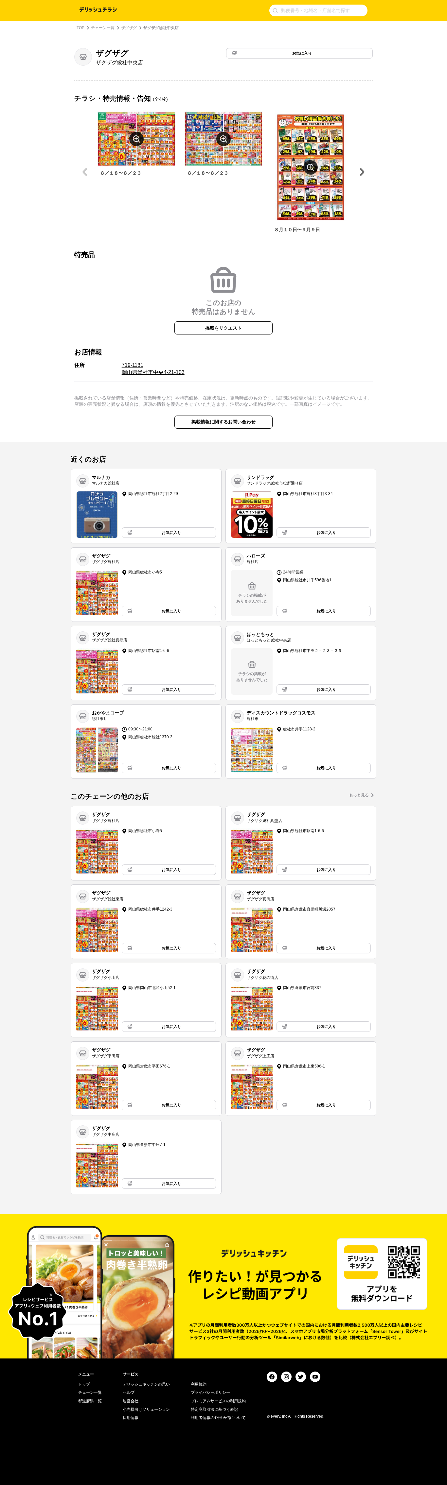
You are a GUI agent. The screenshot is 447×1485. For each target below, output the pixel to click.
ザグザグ (129, 28)
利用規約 (198, 1384)
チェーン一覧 (103, 28)
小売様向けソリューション (146, 1409)
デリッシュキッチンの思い (146, 1384)
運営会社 (130, 1401)
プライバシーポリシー (210, 1392)
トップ (84, 1384)
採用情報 (130, 1417)
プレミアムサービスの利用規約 (218, 1401)
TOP (80, 28)
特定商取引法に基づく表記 (214, 1409)
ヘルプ (128, 1392)
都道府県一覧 (90, 1401)
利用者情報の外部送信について (218, 1417)
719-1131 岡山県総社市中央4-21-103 (153, 368)
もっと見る (359, 795)
